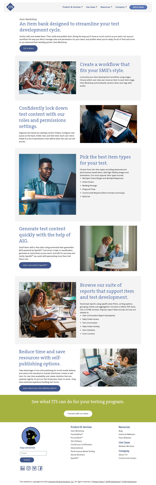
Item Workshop (77, 431)
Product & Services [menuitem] (72, 7)
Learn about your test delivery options (39, 388)
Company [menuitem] (120, 7)
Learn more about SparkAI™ (35, 265)
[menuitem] (138, 7)
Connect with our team (78, 413)
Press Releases (125, 438)
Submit (27, 460)
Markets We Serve (126, 446)
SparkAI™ (75, 458)
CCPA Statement (129, 482)
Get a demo (28, 48)
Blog (121, 431)
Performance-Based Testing (83, 451)
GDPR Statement (113, 482)
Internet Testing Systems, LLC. (61, 482)
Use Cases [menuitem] (90, 7)
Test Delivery (76, 441)
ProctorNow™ (77, 438)
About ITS (123, 455)
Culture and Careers (127, 458)
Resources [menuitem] (105, 7)
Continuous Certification (81, 444)
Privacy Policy (98, 482)
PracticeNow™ (77, 434)
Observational (77, 448)
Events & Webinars (127, 434)
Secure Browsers (78, 455)
